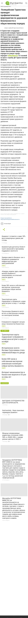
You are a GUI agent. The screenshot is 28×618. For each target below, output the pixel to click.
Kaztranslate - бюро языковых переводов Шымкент (13, 411)
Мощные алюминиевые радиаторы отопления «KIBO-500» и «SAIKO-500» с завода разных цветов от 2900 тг (12, 436)
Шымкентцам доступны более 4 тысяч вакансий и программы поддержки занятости (13, 249)
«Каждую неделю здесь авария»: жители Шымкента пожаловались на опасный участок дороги (13, 274)
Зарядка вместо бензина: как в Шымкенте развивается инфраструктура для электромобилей (13, 260)
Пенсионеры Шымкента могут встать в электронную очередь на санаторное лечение (13, 313)
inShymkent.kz (13, 56)
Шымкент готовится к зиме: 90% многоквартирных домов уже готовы (13, 238)
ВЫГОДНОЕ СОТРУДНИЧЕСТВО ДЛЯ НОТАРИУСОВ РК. (13, 402)
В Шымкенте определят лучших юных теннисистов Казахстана (13, 323)
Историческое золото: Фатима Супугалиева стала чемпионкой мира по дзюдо (13, 350)
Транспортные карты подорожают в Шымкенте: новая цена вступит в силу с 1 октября (14, 301)
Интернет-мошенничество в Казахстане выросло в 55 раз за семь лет (14, 374)
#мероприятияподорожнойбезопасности (10, 219)
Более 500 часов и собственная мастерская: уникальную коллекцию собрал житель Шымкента (13, 288)
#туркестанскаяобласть (6, 218)
